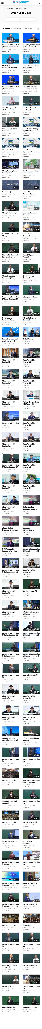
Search (38, 29)
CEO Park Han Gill (21, 8)
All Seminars (10, 8)
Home (2, 8)
